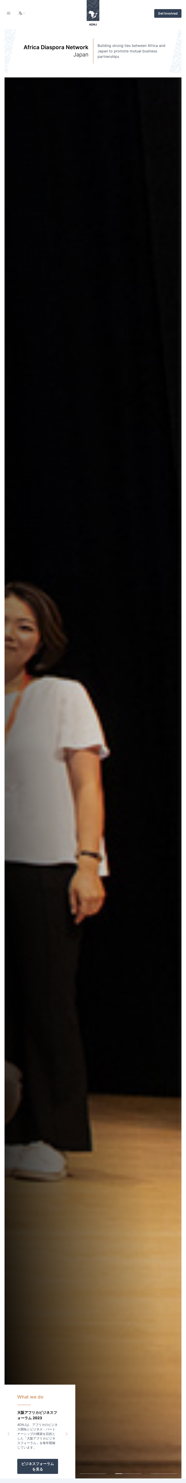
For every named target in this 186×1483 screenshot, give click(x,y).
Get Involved (168, 13)
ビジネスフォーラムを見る (37, 1466)
